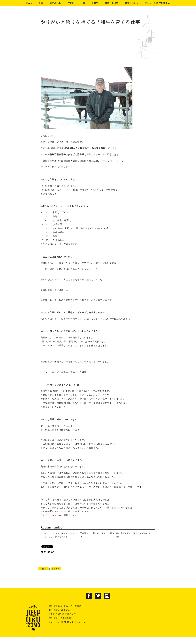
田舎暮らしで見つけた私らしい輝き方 (97, 535)
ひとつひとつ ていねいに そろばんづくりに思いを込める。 (60, 535)
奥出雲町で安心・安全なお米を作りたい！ (133, 535)
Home (29, 3)
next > (55, 569)
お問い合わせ (132, 3)
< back (43, 569)
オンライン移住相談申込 (157, 3)
